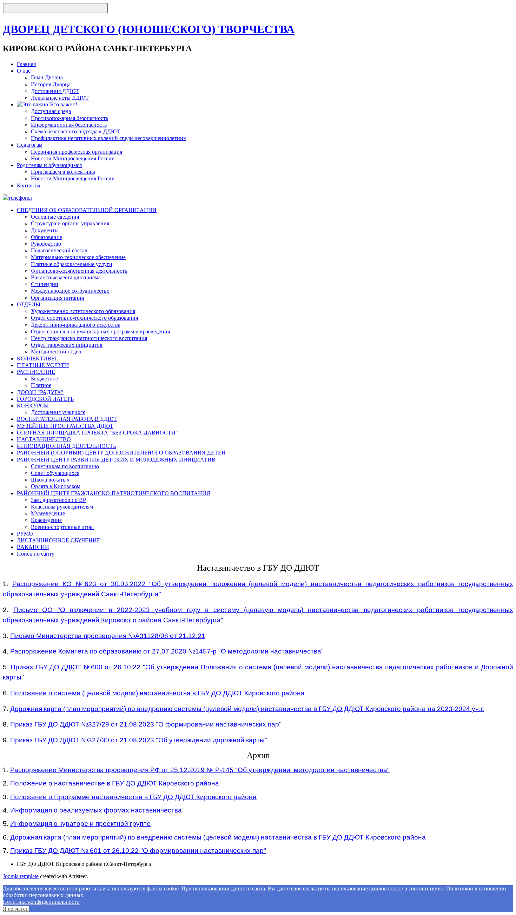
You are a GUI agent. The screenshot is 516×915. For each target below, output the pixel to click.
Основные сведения (55, 217)
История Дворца (51, 84)
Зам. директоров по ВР (58, 500)
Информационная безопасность (69, 125)
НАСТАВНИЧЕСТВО (44, 439)
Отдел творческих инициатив (66, 345)
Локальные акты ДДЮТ (60, 98)
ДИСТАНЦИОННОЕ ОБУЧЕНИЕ (58, 540)
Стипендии (44, 284)
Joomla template (21, 876)
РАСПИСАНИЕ (36, 372)
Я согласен (16, 909)
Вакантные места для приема (66, 277)
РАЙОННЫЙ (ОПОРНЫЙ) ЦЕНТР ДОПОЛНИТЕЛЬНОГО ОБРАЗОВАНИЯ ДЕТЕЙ (121, 453)
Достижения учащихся (58, 412)
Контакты (28, 185)
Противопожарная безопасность (69, 118)
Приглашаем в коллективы (63, 172)
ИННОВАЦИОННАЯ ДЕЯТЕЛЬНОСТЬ (66, 446)
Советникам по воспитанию (65, 466)
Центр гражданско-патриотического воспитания (89, 338)
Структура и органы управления (70, 223)
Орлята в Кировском (55, 486)
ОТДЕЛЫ (28, 304)
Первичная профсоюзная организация (76, 152)
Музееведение (48, 513)
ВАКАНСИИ (33, 547)
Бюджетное (44, 379)
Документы (45, 230)
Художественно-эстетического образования (83, 311)
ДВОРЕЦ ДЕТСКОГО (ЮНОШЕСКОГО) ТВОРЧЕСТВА (149, 29)
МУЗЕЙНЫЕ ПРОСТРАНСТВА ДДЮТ (65, 426)
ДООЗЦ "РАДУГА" (40, 392)
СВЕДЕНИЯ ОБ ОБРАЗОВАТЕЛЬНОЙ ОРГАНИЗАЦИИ (87, 210)
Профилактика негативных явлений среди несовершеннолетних (108, 138)
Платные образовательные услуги (71, 264)
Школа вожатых (50, 480)
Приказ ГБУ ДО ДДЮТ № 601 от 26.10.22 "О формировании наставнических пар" (138, 850)
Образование (46, 237)
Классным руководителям (62, 507)
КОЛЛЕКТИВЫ (36, 359)
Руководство (46, 244)
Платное (41, 385)
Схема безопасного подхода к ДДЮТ (75, 131)
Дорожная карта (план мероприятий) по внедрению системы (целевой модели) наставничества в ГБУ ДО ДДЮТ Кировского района (218, 837)
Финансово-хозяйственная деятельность (79, 271)
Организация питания (57, 298)
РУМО (25, 534)
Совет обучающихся (55, 473)
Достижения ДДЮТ (55, 91)
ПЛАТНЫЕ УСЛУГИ (43, 365)
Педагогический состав (59, 250)
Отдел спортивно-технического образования (84, 318)
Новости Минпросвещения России (73, 158)
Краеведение (46, 520)
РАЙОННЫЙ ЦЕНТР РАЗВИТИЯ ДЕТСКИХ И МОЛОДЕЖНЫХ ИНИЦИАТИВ (116, 460)
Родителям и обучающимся (49, 165)
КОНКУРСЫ (33, 406)
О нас (24, 71)
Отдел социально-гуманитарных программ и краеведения (100, 331)
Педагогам (29, 145)
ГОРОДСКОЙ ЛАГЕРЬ (45, 399)
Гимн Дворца (47, 77)
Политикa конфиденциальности (41, 902)
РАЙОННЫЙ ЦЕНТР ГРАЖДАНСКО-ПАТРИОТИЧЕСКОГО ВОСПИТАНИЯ (113, 493)
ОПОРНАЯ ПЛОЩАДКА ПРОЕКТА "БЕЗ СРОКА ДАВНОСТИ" (97, 433)
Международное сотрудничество (70, 291)
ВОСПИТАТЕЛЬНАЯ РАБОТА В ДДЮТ (67, 419)
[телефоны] (17, 198)
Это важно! (63, 104)
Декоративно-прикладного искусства (75, 325)
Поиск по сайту (35, 554)
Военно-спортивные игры (62, 527)
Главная (26, 64)
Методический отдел (56, 351)
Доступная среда (51, 111)
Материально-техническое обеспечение (78, 257)
